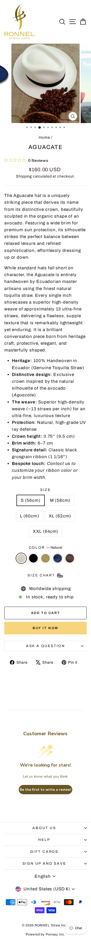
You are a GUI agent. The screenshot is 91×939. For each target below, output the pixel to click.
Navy (58, 558)
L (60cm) (29, 516)
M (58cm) (60, 500)
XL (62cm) (60, 516)
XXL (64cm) (45, 531)
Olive (45, 558)
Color (45, 547)
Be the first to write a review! (45, 789)
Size (45, 490)
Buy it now (45, 628)
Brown (70, 558)
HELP (44, 840)
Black (33, 558)
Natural (21, 558)
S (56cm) (30, 500)
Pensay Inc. (55, 934)
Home (44, 137)
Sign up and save (44, 863)
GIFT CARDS (44, 852)
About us (44, 828)
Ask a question (45, 646)
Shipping (24, 176)
